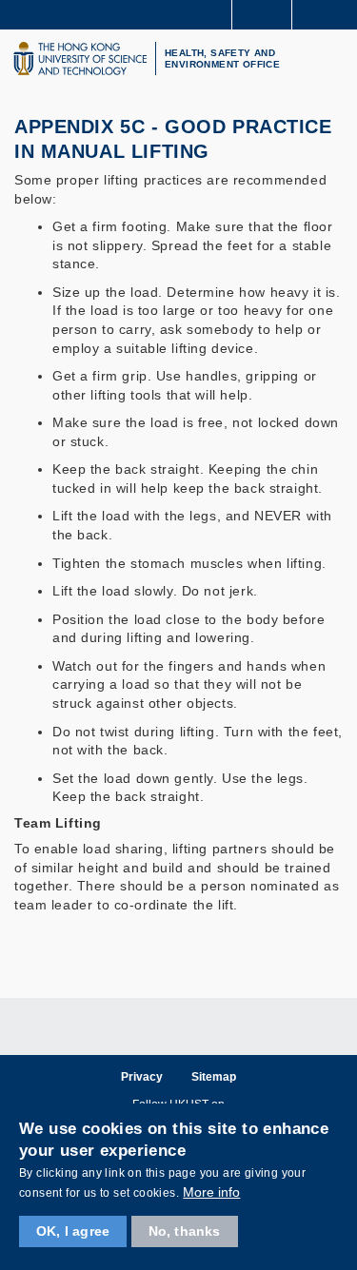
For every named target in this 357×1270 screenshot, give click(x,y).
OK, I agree (72, 1231)
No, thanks (185, 1231)
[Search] (328, 13)
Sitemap (213, 1077)
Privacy (142, 1077)
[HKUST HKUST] (80, 58)
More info (211, 1192)
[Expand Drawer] (262, 15)
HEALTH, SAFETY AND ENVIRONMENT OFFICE (222, 58)
